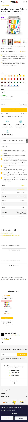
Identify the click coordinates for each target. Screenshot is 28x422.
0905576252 (15, 373)
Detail (7, 318)
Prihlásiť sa (22, 354)
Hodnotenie (21, 140)
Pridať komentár (14, 265)
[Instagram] (14, 383)
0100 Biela (6, 308)
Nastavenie (14, 413)
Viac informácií (23, 51)
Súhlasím (21, 418)
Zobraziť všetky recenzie (15, 335)
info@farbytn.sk (15, 370)
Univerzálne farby (20, 189)
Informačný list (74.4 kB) (7, 233)
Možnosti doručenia (6, 99)
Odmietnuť (7, 418)
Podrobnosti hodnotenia (18, 14)
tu (14, 410)
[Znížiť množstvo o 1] (21, 105)
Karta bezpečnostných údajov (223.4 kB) (10, 235)
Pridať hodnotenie (14, 250)
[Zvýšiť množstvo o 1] (25, 105)
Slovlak (26, 113)
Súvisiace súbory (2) (12, 140)
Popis (4, 140)
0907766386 (15, 375)
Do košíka (14, 110)
